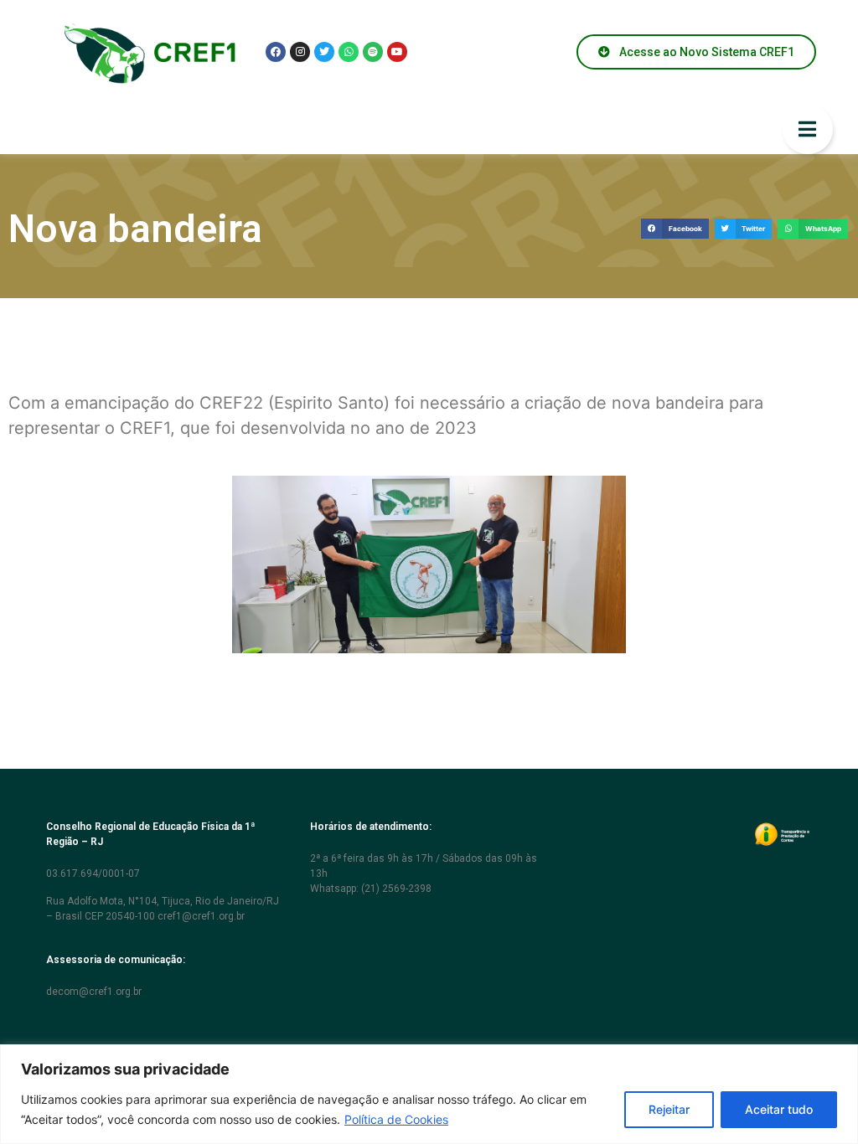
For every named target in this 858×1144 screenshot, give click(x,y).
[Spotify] (373, 52)
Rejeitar (669, 1109)
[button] (674, 229)
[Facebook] (276, 52)
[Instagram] (300, 52)
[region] (429, 1094)
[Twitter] (324, 52)
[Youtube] (397, 52)
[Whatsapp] (349, 52)
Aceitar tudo (779, 1109)
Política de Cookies (396, 1119)
